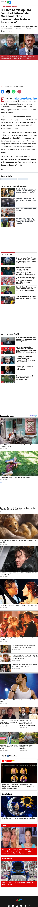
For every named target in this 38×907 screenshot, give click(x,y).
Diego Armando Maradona (8, 179)
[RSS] (25, 906)
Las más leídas (8, 254)
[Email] (19, 91)
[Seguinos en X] (17, 906)
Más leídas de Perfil (10, 334)
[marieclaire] (19, 794)
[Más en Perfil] (11, 756)
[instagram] (9, 906)
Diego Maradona (23, 179)
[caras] (19, 826)
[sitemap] (29, 906)
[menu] (2, 2)
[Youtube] (21, 906)
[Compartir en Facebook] (2, 91)
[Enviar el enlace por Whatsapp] (13, 91)
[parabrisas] (19, 859)
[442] (19, 900)
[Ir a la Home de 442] (8, 3)
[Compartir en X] (8, 91)
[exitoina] (19, 761)
